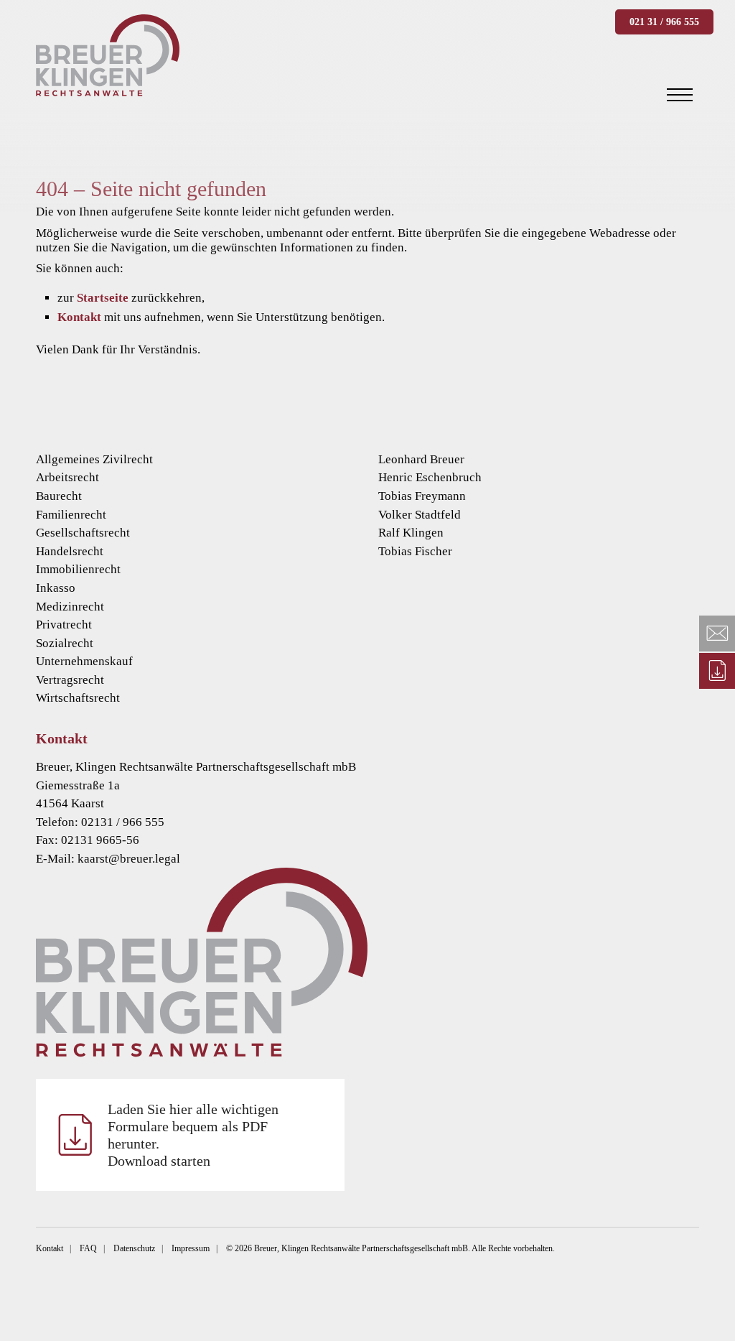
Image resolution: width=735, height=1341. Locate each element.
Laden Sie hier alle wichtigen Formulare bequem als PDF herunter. (193, 1135)
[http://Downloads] (717, 671)
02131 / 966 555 (122, 822)
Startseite (102, 298)
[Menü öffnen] (679, 95)
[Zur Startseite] (367, 962)
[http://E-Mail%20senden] (717, 633)
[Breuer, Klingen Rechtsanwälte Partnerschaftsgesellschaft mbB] (107, 55)
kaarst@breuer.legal (129, 859)
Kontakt (79, 317)
